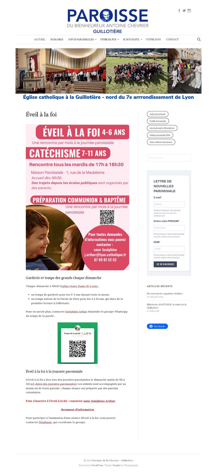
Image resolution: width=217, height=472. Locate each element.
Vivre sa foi (108, 39)
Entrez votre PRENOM (166, 221)
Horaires (56, 39)
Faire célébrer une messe (161, 142)
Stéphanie (45, 422)
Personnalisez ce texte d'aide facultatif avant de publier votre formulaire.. (169, 235)
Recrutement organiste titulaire (165, 293)
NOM (156, 242)
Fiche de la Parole (157, 114)
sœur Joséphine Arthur (99, 401)
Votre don (153, 39)
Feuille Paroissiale (158, 121)
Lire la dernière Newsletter (162, 128)
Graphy (116, 465)
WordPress (97, 465)
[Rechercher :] (199, 39)
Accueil (39, 39)
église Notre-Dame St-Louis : (80, 286)
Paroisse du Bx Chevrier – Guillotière (112, 460)
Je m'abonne (165, 264)
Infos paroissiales (81, 39)
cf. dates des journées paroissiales (54, 384)
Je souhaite (131, 39)
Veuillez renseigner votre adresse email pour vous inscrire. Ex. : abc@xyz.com (167, 213)
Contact (172, 39)
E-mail (157, 197)
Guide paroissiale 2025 (160, 135)
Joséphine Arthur (76, 311)
